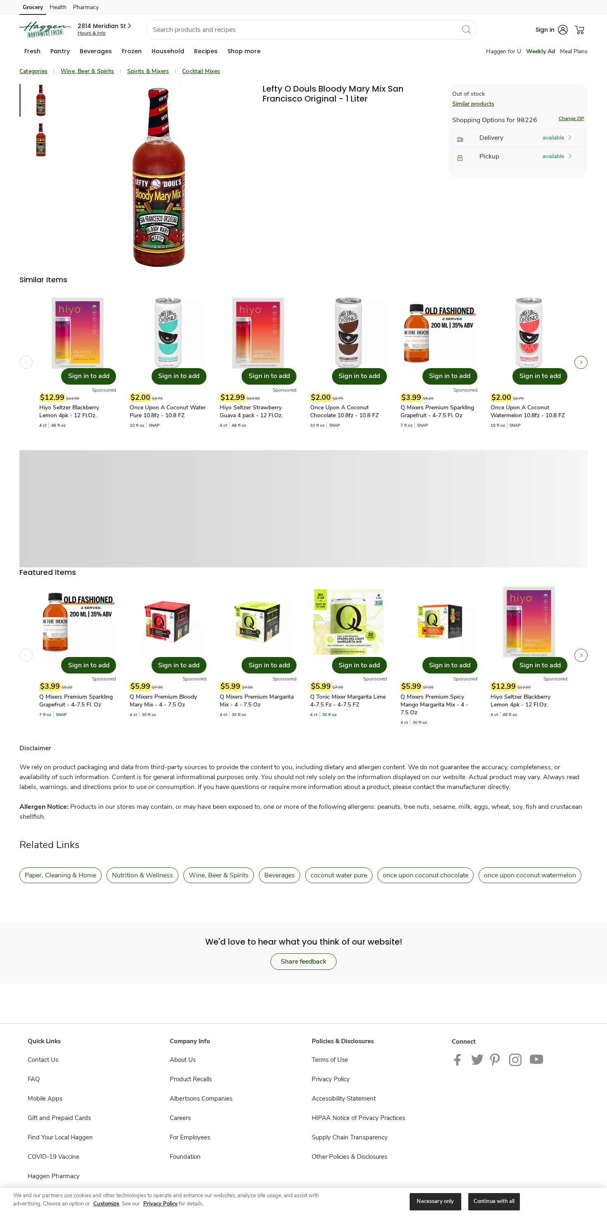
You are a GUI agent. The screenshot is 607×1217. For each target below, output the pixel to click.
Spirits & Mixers (148, 71)
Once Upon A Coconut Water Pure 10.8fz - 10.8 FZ (168, 411)
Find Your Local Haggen (60, 1137)
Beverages (279, 875)
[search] (466, 29)
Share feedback (303, 961)
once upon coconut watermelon (530, 875)
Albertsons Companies (201, 1098)
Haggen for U (503, 51)
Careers (180, 1118)
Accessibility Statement (344, 1098)
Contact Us (43, 1060)
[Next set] (581, 362)
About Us (183, 1060)
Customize (106, 1204)
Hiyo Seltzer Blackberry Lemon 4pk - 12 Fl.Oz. (69, 411)
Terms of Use (330, 1060)
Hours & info (92, 33)
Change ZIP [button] (571, 118)
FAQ (34, 1079)
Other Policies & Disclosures (349, 1157)
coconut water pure (339, 875)
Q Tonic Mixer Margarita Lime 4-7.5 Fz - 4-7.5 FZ (348, 701)
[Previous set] (26, 362)
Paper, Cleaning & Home (60, 875)
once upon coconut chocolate (425, 875)
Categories (33, 71)
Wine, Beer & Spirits (87, 71)
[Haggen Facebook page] (459, 1059)
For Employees (190, 1137)
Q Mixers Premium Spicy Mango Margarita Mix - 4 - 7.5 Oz (434, 704)
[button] (105, 26)
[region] (303, 1202)
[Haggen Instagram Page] (516, 1059)
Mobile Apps (45, 1098)
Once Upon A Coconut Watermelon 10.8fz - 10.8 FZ (528, 411)
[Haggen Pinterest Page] (496, 1059)
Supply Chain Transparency (350, 1137)
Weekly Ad (540, 51)
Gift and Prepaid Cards (59, 1118)
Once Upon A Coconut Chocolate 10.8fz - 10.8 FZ (344, 411)
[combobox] (311, 30)
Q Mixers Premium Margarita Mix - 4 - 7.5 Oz (257, 701)
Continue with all (494, 1201)
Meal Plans (574, 51)
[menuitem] (32, 51)
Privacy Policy (331, 1079)
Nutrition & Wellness (142, 875)
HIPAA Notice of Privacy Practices (358, 1118)
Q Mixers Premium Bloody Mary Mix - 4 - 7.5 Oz (163, 701)
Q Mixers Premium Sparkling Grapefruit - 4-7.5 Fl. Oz (437, 411)
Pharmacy (86, 7)
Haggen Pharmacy (54, 1176)
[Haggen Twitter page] (477, 1059)
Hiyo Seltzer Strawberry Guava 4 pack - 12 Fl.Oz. (251, 411)
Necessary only (435, 1201)
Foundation (185, 1157)
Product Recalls (191, 1079)
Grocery (33, 7)
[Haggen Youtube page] (536, 1059)
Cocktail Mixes (201, 71)
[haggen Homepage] (45, 29)
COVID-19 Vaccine (53, 1157)
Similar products (473, 104)
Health (58, 7)
